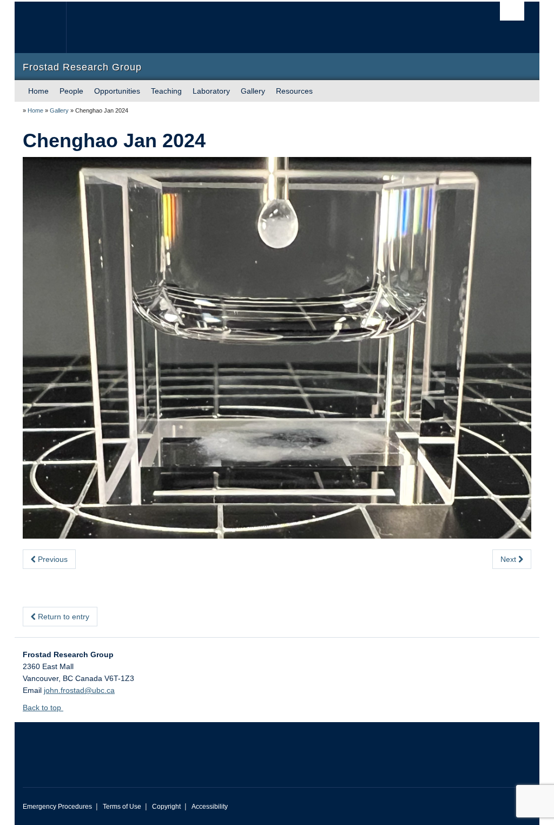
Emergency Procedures (57, 806)
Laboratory (211, 91)
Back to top (43, 707)
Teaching (166, 91)
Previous (52, 559)
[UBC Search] (512, 11)
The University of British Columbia (48, 27)
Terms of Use (122, 806)
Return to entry (62, 616)
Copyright (166, 806)
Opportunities (117, 91)
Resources (294, 91)
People (71, 91)
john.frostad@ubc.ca (79, 690)
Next (509, 559)
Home (38, 91)
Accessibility (210, 806)
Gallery (253, 91)
